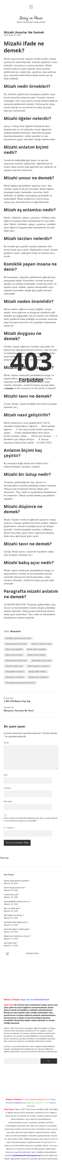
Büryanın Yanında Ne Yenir (19, 710)
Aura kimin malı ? (11, 943)
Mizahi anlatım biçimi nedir (16, 660)
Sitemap (4, 857)
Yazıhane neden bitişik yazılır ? (16, 922)
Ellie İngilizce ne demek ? (14, 915)
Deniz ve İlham (31, 18)
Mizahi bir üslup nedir (14, 666)
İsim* (6, 775)
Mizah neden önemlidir (36, 649)
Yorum (6, 743)
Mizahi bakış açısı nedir (41, 660)
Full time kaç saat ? (11, 895)
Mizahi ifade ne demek (15, 671)
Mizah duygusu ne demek (16, 644)
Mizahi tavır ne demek (14, 677)
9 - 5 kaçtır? (9, 828)
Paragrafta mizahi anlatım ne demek (20, 683)
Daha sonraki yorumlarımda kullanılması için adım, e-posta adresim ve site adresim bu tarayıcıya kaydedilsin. (31, 819)
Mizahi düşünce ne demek (38, 666)
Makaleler (15, 631)
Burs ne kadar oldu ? (12, 908)
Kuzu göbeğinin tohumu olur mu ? (17, 901)
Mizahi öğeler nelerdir (37, 671)
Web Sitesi (8, 801)
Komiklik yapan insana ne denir (18, 638)
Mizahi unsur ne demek (38, 677)
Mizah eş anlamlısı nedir (41, 644)
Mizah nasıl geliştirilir (14, 649)
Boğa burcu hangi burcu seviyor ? (17, 936)
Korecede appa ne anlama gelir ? (17, 929)
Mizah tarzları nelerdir (36, 655)
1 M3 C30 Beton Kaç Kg (17, 701)
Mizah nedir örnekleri (14, 655)
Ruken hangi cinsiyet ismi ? (15, 888)
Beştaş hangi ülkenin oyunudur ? (17, 881)
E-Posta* (7, 788)
